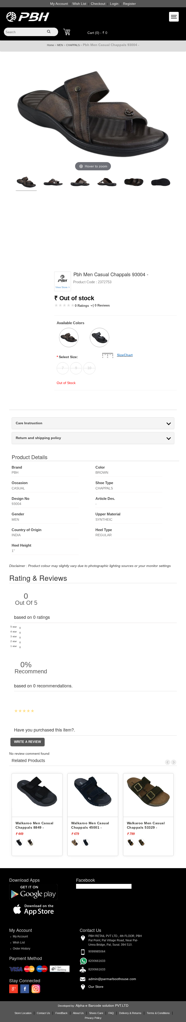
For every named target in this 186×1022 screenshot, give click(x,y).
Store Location (23, 1013)
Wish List (79, 4)
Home (50, 45)
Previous (167, 762)
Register (129, 4)
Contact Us (43, 1013)
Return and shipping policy (38, 438)
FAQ (111, 1013)
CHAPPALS (73, 45)
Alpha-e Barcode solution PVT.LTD (102, 1005)
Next (173, 762)
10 (89, 368)
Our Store (95, 987)
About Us (78, 1013)
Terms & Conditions (158, 1013)
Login (114, 4)
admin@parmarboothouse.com (112, 979)
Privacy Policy (93, 1017)
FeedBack (61, 1013)
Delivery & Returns (130, 1013)
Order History (21, 948)
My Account (59, 4)
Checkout (98, 4)
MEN (60, 45)
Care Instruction (29, 423)
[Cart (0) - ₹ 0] (66, 32)
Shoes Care (96, 1013)
